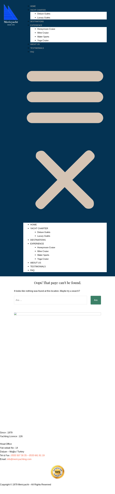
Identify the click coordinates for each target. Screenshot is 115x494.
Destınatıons (37, 21)
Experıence (36, 25)
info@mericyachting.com (19, 459)
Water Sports (43, 36)
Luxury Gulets (43, 17)
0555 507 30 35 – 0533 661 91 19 (28, 455)
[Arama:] (50, 300)
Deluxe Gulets (43, 13)
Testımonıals (37, 48)
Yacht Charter (38, 10)
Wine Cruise (43, 33)
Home (33, 6)
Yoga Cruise (43, 40)
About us (35, 44)
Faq (32, 52)
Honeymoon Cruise (46, 29)
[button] (65, 138)
